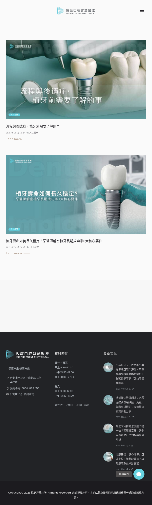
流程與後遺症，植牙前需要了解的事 (33, 126)
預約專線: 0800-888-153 (24, 388)
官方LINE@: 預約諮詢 (22, 394)
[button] (138, 474)
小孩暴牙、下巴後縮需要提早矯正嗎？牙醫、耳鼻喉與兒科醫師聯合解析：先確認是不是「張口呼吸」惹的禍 (130, 374)
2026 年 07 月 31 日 (124, 445)
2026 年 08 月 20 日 (125, 389)
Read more (14, 139)
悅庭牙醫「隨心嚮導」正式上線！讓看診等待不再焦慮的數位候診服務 (130, 459)
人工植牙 (14, 114)
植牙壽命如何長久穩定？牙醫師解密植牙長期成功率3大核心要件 (54, 241)
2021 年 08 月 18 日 (15, 132)
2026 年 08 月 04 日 (125, 417)
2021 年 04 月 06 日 (15, 247)
